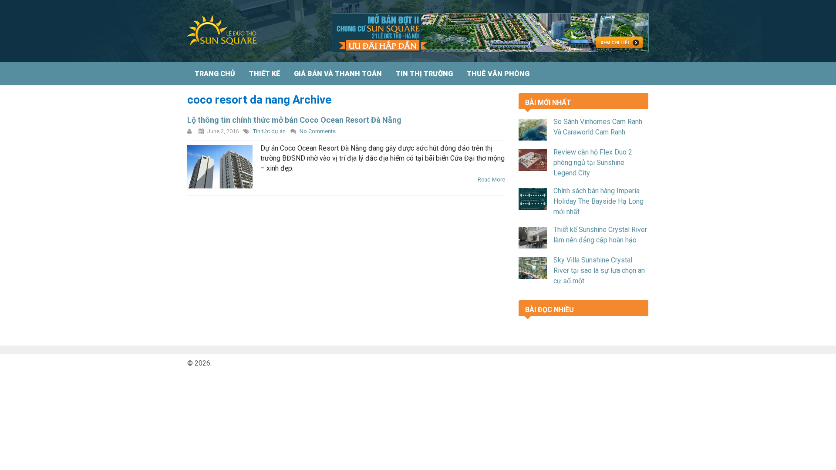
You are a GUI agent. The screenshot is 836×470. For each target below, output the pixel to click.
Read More (491, 179)
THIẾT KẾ (264, 74)
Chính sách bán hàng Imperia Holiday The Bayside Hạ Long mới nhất (598, 201)
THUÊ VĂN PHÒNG (498, 74)
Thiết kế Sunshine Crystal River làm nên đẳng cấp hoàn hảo (600, 234)
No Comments (318, 131)
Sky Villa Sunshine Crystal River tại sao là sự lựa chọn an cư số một (599, 270)
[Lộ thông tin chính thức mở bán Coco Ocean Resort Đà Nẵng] (220, 166)
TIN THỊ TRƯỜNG (424, 74)
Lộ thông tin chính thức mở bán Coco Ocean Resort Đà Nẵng (294, 119)
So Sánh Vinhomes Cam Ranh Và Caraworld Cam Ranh (597, 127)
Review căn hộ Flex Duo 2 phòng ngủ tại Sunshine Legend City (592, 162)
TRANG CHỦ (215, 74)
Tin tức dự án (269, 131)
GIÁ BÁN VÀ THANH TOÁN (338, 74)
